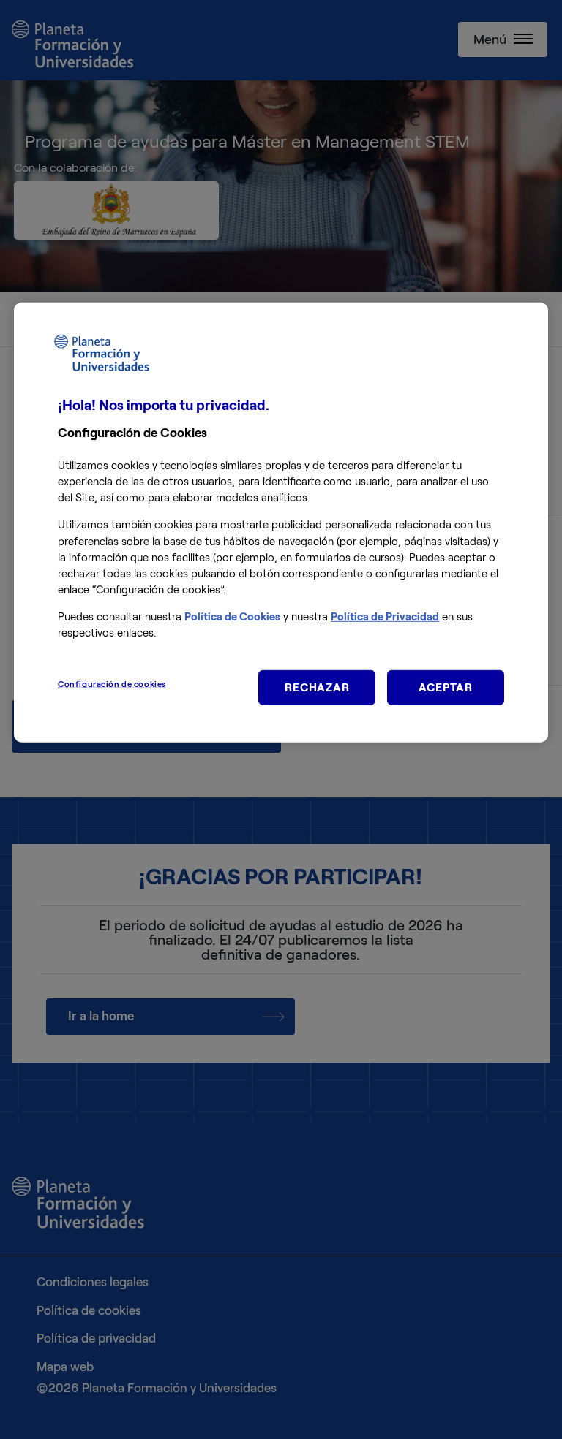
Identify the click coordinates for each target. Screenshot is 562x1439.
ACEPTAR (446, 687)
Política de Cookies (232, 617)
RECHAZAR (317, 687)
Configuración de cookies (112, 684)
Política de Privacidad (385, 617)
